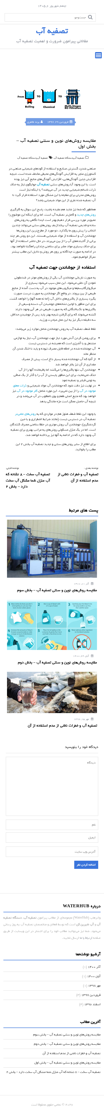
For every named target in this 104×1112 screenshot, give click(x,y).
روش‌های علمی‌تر (25, 413)
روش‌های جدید (86, 214)
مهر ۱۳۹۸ (94, 985)
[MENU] (98, 55)
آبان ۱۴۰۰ (94, 976)
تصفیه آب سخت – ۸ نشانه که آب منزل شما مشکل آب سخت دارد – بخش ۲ (53, 1072)
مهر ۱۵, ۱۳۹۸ (82, 719)
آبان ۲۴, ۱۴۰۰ (81, 656)
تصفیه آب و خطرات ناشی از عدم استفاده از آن (72, 1053)
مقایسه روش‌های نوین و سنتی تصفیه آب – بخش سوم (67, 1034)
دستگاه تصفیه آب (63, 158)
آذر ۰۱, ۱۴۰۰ (82, 584)
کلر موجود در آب (27, 390)
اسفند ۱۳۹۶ (92, 1004)
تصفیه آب (52, 30)
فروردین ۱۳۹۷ (91, 995)
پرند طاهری (33, 122)
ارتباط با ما (86, 937)
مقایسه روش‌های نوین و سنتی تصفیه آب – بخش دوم (67, 1043)
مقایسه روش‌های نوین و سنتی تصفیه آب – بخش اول (67, 1062)
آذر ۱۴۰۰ (94, 966)
